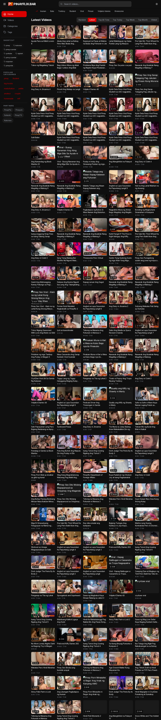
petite (21, 88)
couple (18, 93)
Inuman (43, 11)
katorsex (18, 45)
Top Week (130, 20)
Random (82, 20)
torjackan (9, 62)
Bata (52, 11)
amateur (7, 93)
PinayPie (7, 110)
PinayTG (18, 115)
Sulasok (7, 115)
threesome (119, 11)
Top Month (143, 20)
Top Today (117, 20)
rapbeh (20, 53)
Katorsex (8, 120)
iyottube (9, 53)
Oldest (154, 20)
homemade (8, 98)
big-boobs (8, 83)
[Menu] (4, 4)
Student (72, 11)
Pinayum (19, 110)
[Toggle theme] (156, 4)
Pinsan (90, 11)
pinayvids (9, 66)
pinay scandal (11, 49)
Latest (92, 20)
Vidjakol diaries (104, 11)
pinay (8, 45)
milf (18, 98)
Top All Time (103, 20)
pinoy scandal (11, 57)
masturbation (9, 88)
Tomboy (61, 11)
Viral (82, 11)
